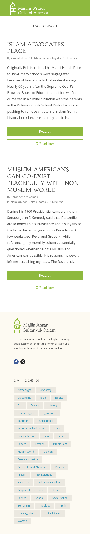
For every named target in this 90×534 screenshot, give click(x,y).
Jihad (61, 436)
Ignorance (49, 413)
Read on (45, 132)
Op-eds (22, 202)
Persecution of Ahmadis (32, 467)
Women (22, 521)
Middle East (60, 444)
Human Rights (26, 413)
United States (37, 202)
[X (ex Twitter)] (22, 361)
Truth (63, 505)
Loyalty (56, 58)
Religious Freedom (50, 482)
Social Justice (59, 498)
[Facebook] (16, 361)
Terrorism (24, 505)
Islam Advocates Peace (35, 47)
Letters (46, 58)
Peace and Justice (28, 459)
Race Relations (43, 475)
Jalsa (46, 436)
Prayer (22, 475)
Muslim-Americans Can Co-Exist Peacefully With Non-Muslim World (44, 179)
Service (22, 498)
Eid (19, 405)
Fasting (35, 405)
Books (59, 397)
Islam (37, 58)
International (45, 421)
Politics (59, 467)
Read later (46, 144)
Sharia (39, 498)
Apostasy (45, 390)
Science (57, 490)
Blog (43, 397)
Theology (44, 505)
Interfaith (23, 421)
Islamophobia (26, 436)
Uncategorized (26, 513)
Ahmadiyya (24, 390)
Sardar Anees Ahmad (24, 197)
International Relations (31, 428)
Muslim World (26, 451)
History (53, 405)
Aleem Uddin (19, 58)
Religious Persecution (30, 490)
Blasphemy (24, 397)
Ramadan (23, 482)
